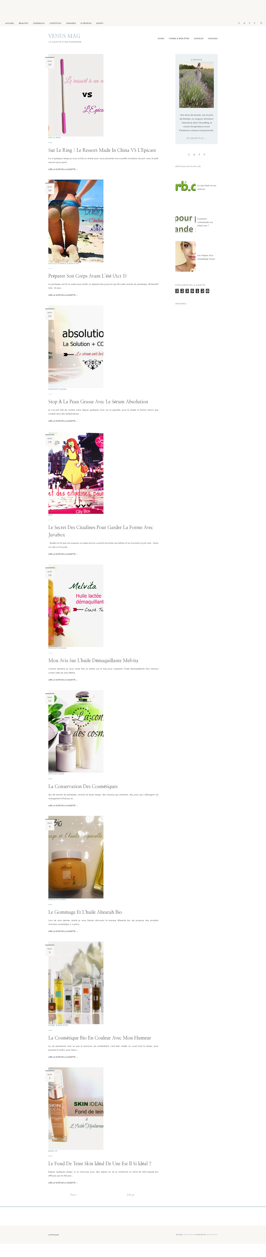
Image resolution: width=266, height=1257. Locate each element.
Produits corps (57, 899)
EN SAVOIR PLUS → (197, 138)
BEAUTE (23, 23)
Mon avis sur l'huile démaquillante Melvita (93, 660)
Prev (73, 1194)
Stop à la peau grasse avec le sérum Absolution (98, 402)
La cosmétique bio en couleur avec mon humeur (99, 1038)
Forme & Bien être (179, 38)
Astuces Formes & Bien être (63, 263)
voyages (213, 38)
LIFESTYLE (55, 23)
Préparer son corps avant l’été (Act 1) (87, 276)
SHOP (99, 23)
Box (50, 515)
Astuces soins (56, 774)
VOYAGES (71, 23)
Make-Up (52, 1151)
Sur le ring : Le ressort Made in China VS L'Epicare (102, 150)
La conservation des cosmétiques (83, 786)
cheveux (199, 38)
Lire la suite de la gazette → (63, 169)
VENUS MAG (64, 36)
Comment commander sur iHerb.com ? (205, 222)
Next (131, 1194)
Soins (161, 38)
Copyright (53, 1235)
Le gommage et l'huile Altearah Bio (85, 912)
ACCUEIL (9, 23)
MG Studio (212, 1235)
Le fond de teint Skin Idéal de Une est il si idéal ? (99, 1163)
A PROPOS (86, 23)
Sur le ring (54, 138)
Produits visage (57, 389)
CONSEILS (38, 23)
